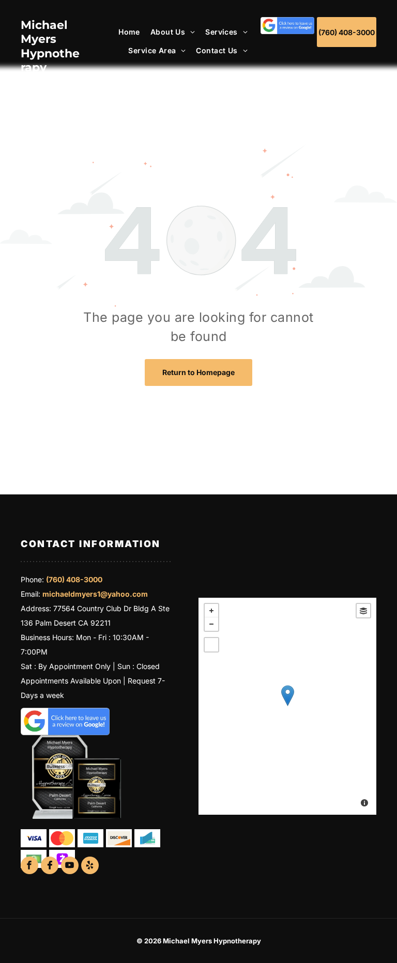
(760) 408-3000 (74, 579)
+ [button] (211, 610)
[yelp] (90, 867)
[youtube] (70, 867)
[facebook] (29, 867)
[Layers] (363, 610)
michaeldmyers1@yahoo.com (95, 593)
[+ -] (287, 706)
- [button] (211, 624)
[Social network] (49, 867)
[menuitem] (124, 31)
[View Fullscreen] (211, 644)
